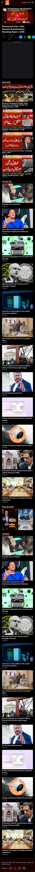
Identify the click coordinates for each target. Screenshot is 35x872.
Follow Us (4, 868)
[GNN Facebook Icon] (10, 868)
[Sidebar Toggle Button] (2, 2)
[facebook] (21, 37)
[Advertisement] (17, 60)
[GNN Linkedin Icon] (24, 868)
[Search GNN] (32, 2)
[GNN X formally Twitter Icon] (15, 868)
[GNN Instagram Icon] (19, 868)
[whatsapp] (29, 37)
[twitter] (25, 37)
